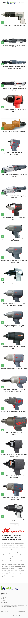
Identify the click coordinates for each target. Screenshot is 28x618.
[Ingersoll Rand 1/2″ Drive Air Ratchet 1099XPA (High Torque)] (14, 61)
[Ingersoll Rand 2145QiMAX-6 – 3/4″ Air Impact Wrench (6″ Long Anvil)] (14, 384)
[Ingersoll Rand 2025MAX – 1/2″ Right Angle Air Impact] (14, 190)
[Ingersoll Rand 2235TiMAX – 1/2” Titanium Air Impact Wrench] (14, 492)
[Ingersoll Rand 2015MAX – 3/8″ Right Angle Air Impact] (14, 169)
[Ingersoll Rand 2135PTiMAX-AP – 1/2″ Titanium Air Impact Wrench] (14, 298)
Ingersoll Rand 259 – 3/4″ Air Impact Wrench (14, 562)
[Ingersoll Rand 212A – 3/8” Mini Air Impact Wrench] (14, 277)
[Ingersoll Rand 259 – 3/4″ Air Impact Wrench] (14, 557)
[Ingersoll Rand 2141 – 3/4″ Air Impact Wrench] (14, 341)
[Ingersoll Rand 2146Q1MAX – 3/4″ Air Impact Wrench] (14, 406)
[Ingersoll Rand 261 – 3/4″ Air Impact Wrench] (14, 576)
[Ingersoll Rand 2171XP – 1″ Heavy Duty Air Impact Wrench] (14, 470)
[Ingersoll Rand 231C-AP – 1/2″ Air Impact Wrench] (14, 514)
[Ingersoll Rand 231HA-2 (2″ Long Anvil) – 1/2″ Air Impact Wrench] (14, 535)
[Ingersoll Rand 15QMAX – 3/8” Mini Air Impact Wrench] (14, 147)
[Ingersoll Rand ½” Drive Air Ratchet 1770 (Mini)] (14, 83)
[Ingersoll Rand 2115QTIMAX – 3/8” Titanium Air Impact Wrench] (14, 234)
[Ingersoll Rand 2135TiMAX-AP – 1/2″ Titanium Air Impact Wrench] (14, 320)
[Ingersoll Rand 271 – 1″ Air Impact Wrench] (14, 596)
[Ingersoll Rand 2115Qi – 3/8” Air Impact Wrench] (14, 212)
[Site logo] (12, 2)
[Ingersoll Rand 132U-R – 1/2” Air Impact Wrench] (14, 104)
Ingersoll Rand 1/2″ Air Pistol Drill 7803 (14, 25)
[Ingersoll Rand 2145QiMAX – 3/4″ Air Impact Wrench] (14, 363)
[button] (2, 22)
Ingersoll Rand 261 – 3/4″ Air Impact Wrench (14, 582)
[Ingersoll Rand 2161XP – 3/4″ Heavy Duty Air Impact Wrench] (14, 449)
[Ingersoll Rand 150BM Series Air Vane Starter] (14, 126)
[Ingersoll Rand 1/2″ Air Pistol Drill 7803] (14, 20)
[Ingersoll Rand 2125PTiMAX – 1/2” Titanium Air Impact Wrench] (14, 255)
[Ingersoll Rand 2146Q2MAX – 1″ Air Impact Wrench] (14, 427)
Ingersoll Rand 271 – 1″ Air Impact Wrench (14, 601)
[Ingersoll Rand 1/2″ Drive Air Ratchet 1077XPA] (14, 40)
